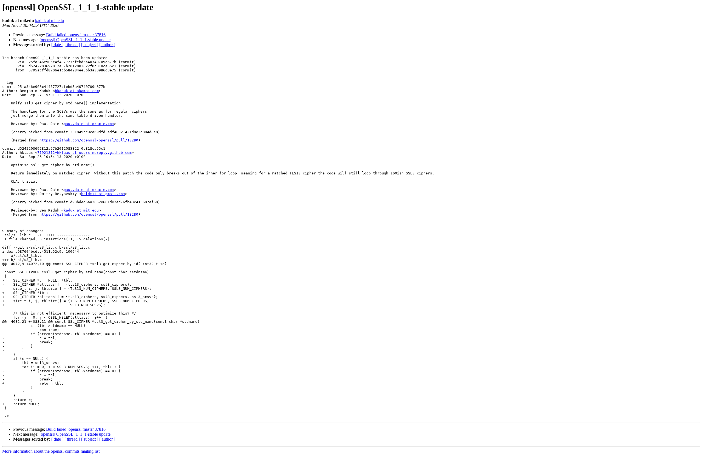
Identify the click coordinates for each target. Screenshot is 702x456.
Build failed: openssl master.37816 (76, 34)
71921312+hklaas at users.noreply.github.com (84, 153)
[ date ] (57, 44)
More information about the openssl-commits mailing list (51, 451)
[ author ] (107, 44)
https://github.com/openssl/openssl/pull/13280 (88, 140)
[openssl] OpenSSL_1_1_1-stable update (75, 39)
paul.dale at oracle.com (89, 124)
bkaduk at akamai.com (77, 91)
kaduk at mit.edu (49, 20)
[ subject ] (89, 44)
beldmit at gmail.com (103, 194)
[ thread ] (72, 44)
